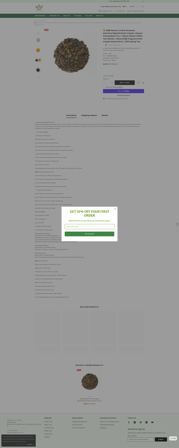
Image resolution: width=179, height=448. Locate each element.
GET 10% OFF (89, 234)
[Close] (115, 209)
